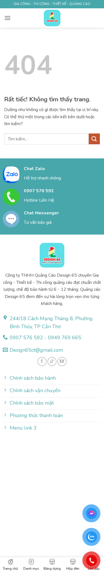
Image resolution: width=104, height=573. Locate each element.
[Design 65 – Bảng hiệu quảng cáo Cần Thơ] (52, 18)
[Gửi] (94, 138)
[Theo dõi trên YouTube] (62, 361)
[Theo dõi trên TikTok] (52, 361)
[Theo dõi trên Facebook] (42, 361)
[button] (7, 18)
